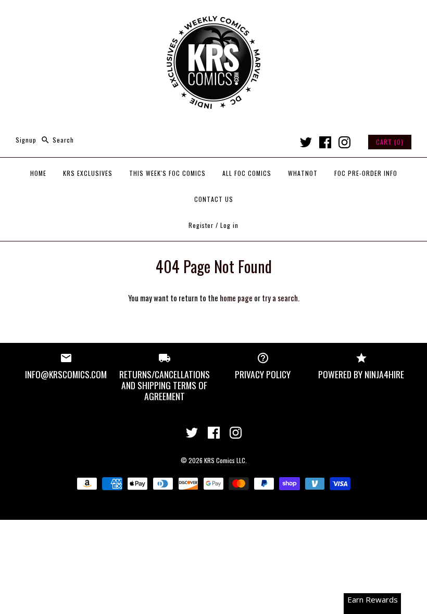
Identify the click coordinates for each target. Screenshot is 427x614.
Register (201, 225)
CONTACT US (213, 199)
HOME (38, 173)
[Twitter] (306, 142)
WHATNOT (303, 173)
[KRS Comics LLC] (213, 16)
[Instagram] (344, 142)
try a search (280, 297)
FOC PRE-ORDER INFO (365, 173)
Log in (229, 225)
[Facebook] (325, 142)
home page (236, 297)
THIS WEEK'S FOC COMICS (167, 173)
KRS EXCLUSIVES (87, 173)
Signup (26, 139)
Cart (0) (390, 141)
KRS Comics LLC (224, 460)
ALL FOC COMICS (246, 173)
